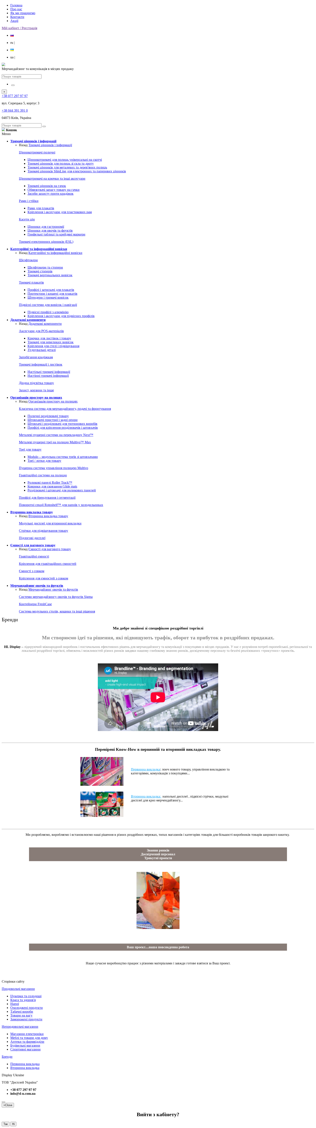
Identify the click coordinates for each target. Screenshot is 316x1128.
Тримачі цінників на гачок (47, 186)
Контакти (17, 17)
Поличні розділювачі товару (48, 416)
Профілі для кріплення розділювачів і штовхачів (63, 427)
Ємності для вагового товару (49, 549)
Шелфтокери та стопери (45, 267)
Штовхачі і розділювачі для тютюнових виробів (62, 424)
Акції (14, 21)
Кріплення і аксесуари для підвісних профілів (61, 316)
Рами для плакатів (41, 208)
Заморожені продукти (26, 1019)
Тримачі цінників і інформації (50, 145)
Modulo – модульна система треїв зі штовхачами (63, 457)
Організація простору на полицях (53, 401)
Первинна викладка (145, 769)
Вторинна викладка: (146, 796)
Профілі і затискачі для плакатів (51, 290)
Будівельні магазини (25, 1045)
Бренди (7, 1056)
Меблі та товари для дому (29, 1038)
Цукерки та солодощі (25, 996)
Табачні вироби (21, 1011)
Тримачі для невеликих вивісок (51, 342)
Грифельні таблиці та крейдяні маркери (56, 234)
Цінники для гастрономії (46, 226)
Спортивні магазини (25, 1049)
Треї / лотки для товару (44, 460)
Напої (14, 1004)
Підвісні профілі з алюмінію (48, 312)
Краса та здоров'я (23, 1000)
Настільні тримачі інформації (49, 372)
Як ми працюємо (22, 13)
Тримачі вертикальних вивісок (50, 275)
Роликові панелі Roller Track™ (50, 482)
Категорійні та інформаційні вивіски (55, 253)
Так (5, 1124)
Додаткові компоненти (45, 323)
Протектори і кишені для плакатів (52, 293)
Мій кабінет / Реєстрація (19, 28)
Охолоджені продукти (26, 1007)
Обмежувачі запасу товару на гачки (54, 190)
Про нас (16, 9)
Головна (16, 5)
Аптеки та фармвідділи (27, 1041)
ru (12, 42)
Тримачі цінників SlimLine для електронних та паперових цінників (77, 171)
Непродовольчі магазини (20, 1026)
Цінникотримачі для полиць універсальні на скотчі (65, 159)
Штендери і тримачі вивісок (48, 297)
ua (12, 57)
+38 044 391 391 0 (15, 110)
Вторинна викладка (24, 1068)
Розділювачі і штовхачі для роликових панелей (62, 490)
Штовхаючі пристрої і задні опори (53, 420)
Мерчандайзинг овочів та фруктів (53, 589)
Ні (13, 1124)
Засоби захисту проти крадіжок (51, 193)
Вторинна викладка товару (48, 516)
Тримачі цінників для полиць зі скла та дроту (61, 163)
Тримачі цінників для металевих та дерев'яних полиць (67, 167)
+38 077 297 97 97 (15, 96)
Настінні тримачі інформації (48, 375)
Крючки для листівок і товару (49, 338)
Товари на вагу (21, 1015)
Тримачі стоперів (40, 271)
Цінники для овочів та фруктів (50, 230)
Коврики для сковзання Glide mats (52, 486)
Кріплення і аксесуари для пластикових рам (60, 212)
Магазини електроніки (27, 1034)
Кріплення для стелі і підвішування (53, 346)
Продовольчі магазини (18, 989)
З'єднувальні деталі (42, 350)
